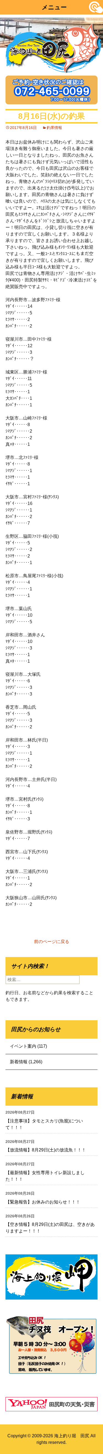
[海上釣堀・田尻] (53, 47)
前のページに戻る (51, 941)
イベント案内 (23, 1046)
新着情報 (18, 1061)
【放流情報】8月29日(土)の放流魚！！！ (45, 1150)
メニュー (54, 7)
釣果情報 (54, 127)
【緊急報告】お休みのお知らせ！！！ (42, 1202)
